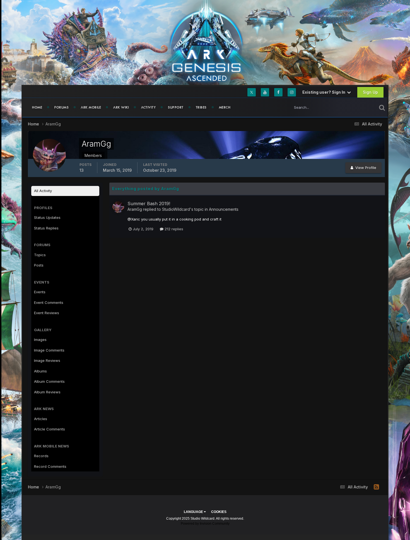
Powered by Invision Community (205, 524)
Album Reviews (47, 392)
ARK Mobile (91, 107)
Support (176, 107)
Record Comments (50, 466)
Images (40, 339)
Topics (40, 255)
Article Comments (49, 429)
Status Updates (356, 107)
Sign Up (370, 92)
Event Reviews (46, 313)
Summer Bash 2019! (148, 203)
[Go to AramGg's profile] (118, 207)
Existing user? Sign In (324, 92)
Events (39, 292)
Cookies (218, 512)
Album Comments (49, 381)
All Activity (43, 190)
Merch (225, 107)
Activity (148, 107)
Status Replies (46, 228)
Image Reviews (47, 360)
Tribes (201, 107)
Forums (61, 107)
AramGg (134, 209)
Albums (40, 371)
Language (194, 512)
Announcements (223, 209)
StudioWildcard (176, 209)
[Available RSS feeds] (376, 487)
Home (37, 107)
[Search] (382, 107)
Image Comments (49, 350)
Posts (39, 265)
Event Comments (48, 302)
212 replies (173, 229)
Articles (40, 418)
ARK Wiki (121, 107)
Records (41, 456)
